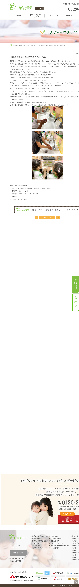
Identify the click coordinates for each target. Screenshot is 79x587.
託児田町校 (42, 45)
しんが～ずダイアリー (32, 45)
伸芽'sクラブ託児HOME (19, 45)
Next (58, 217)
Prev (36, 217)
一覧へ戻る (47, 217)
